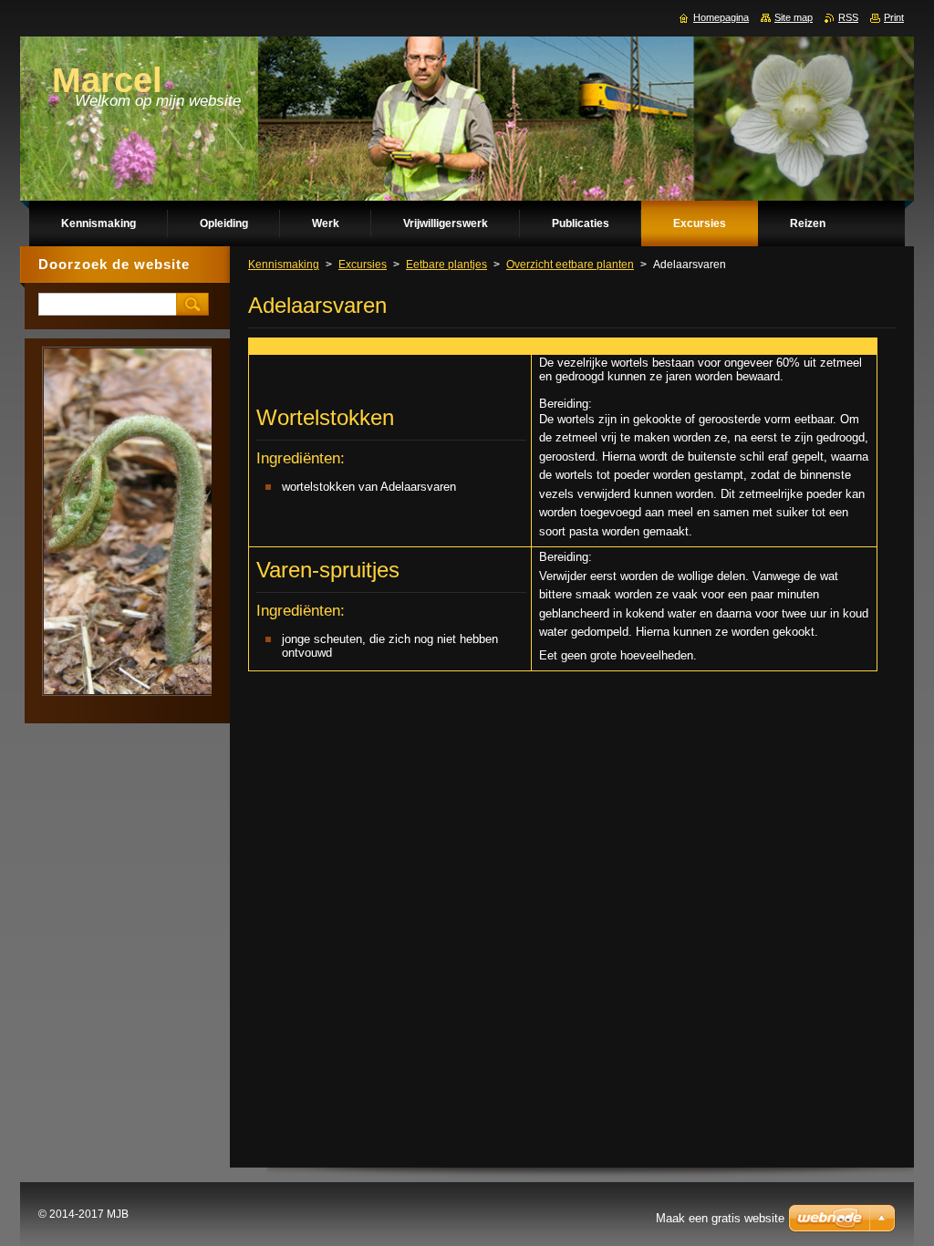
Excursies (362, 264)
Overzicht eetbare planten (570, 264)
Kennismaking (283, 264)
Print (894, 17)
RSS (848, 17)
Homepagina (721, 17)
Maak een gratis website (720, 1218)
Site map (793, 17)
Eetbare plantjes (446, 264)
